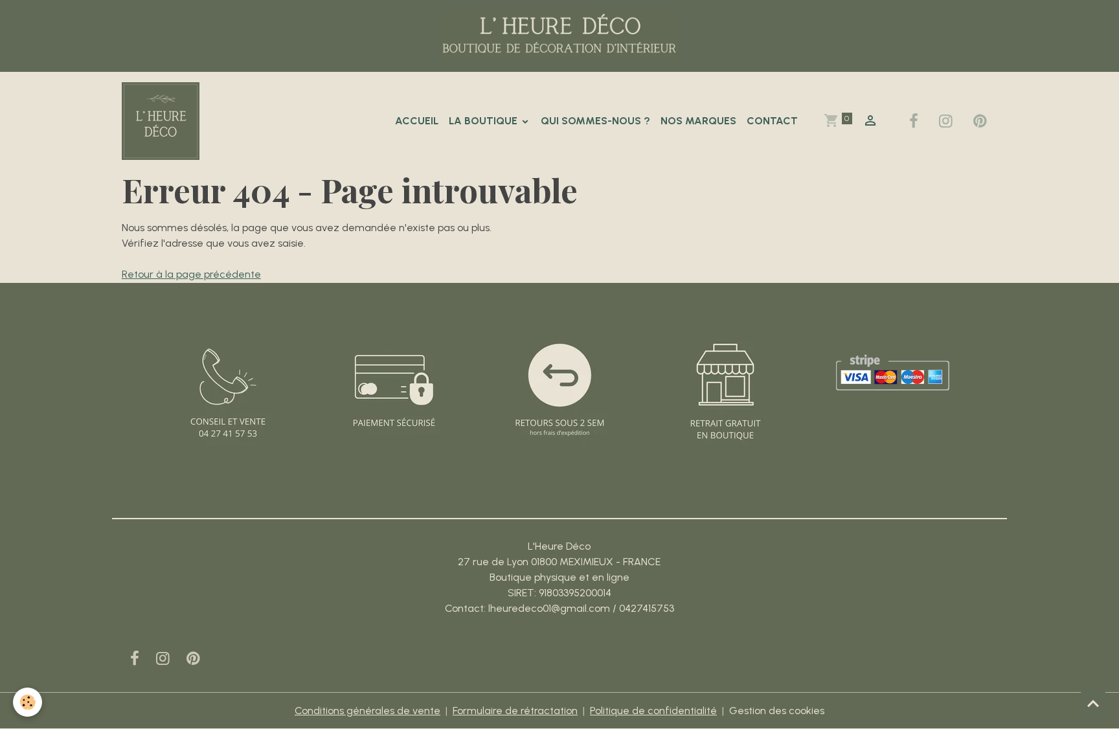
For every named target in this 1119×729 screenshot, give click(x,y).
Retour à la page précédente (191, 274)
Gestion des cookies (776, 710)
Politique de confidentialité (653, 710)
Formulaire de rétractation (515, 710)
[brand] (163, 121)
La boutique (484, 121)
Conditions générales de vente (367, 710)
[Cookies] (27, 702)
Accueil (416, 121)
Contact (772, 121)
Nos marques (698, 121)
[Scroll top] (1093, 703)
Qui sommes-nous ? (595, 121)
